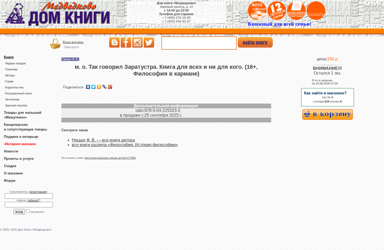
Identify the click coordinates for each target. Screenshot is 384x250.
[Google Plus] (110, 86)
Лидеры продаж (15, 63)
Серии (9, 81)
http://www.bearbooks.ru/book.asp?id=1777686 (110, 158)
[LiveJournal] (104, 86)
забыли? (33, 200)
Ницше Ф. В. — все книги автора (103, 140)
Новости (11, 151)
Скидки (10, 166)
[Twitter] (93, 86)
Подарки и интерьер (21, 137)
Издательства (14, 87)
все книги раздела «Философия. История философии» (125, 145)
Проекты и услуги (19, 159)
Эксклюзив (12, 99)
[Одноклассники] (99, 86)
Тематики (11, 69)
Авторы (10, 75)
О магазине (13, 173)
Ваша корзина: (73, 42)
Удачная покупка (16, 105)
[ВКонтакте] (88, 86)
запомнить (37, 211)
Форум (9, 181)
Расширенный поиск (18, 93)
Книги (9, 57)
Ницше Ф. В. (70, 59)
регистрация (38, 191)
